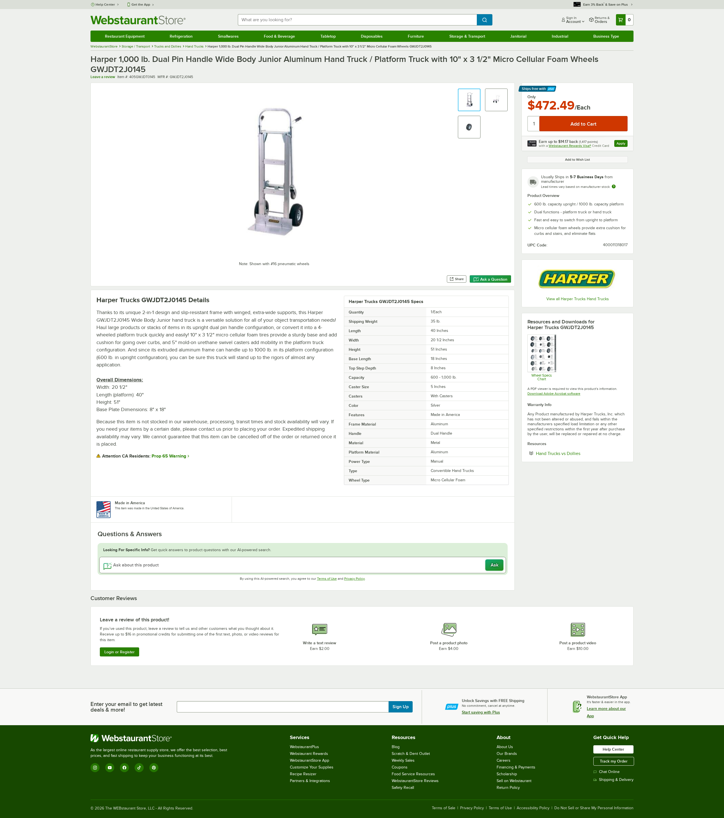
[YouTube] (109, 767)
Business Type (606, 36)
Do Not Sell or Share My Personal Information (594, 808)
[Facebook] (124, 767)
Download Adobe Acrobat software (553, 394)
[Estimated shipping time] (614, 186)
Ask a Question (493, 279)
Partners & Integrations (310, 781)
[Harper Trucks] (577, 278)
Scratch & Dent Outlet (411, 754)
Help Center (105, 5)
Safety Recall (403, 787)
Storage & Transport (467, 36)
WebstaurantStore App (309, 760)
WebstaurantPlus (304, 747)
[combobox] (357, 19)
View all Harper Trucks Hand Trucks (577, 299)
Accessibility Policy (533, 808)
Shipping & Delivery (616, 780)
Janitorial (518, 36)
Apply (622, 144)
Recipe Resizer (303, 774)
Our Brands (507, 754)
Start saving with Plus (481, 712)
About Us (505, 747)
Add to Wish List (577, 160)
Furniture (416, 36)
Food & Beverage (279, 36)
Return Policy (508, 787)
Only (531, 97)
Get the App (141, 5)
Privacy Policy (354, 579)
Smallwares (228, 36)
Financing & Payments (516, 767)
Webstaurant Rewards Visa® (570, 146)
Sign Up (401, 706)
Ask (494, 565)
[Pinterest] (153, 767)
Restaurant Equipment (125, 36)
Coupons (400, 767)
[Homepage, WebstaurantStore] (138, 20)
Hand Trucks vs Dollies (575, 453)
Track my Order (614, 761)
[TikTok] (139, 767)
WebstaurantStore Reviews (415, 781)
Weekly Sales (403, 760)
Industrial (560, 36)
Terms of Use (327, 579)
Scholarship (507, 774)
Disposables (372, 36)
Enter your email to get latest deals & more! (126, 706)
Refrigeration (181, 36)
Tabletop (328, 36)
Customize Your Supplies (311, 767)
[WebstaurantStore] (161, 738)
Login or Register (119, 652)
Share (459, 279)
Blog (396, 747)
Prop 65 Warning (169, 456)
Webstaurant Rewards (309, 754)
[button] (469, 100)
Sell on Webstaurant (514, 781)
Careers (503, 760)
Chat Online (609, 772)
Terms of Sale (443, 808)
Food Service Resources (413, 774)
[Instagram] (95, 767)
